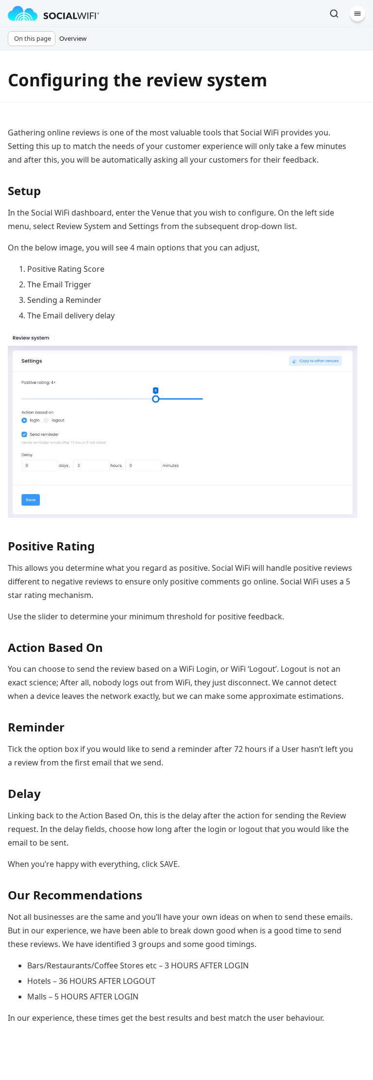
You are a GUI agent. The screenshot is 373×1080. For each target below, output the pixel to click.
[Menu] (357, 13)
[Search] (334, 13)
